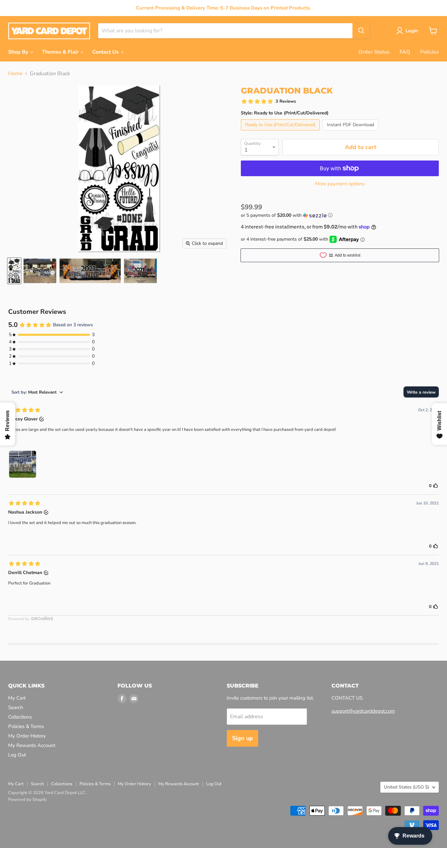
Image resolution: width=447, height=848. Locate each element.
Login (411, 30)
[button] (340, 215)
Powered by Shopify (27, 800)
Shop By (18, 52)
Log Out (17, 755)
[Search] (361, 30)
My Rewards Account (31, 745)
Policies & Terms (26, 726)
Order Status (374, 52)
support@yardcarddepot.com (363, 711)
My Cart (17, 698)
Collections (20, 717)
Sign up (242, 738)
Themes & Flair (61, 52)
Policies (429, 52)
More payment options (340, 184)
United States (406, 787)
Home (15, 73)
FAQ (405, 52)
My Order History (27, 736)
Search (15, 707)
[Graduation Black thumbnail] (14, 271)
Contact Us (106, 52)
